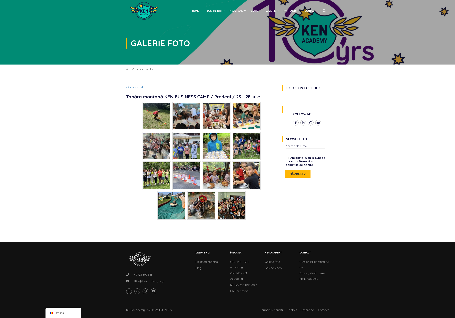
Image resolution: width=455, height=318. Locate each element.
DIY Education (239, 291)
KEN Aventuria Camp (243, 285)
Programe (236, 10)
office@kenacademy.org (148, 281)
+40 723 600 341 (142, 274)
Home (195, 10)
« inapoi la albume (138, 87)
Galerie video (273, 268)
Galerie (271, 10)
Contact (310, 10)
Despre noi (214, 10)
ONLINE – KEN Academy (239, 276)
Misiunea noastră (207, 262)
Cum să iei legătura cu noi (314, 264)
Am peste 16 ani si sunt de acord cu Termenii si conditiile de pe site (305, 161)
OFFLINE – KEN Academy (239, 264)
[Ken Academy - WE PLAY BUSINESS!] (144, 11)
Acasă (130, 69)
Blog (254, 10)
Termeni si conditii (271, 310)
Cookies (292, 310)
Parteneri (290, 10)
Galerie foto (272, 262)
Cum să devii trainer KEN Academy (312, 276)
